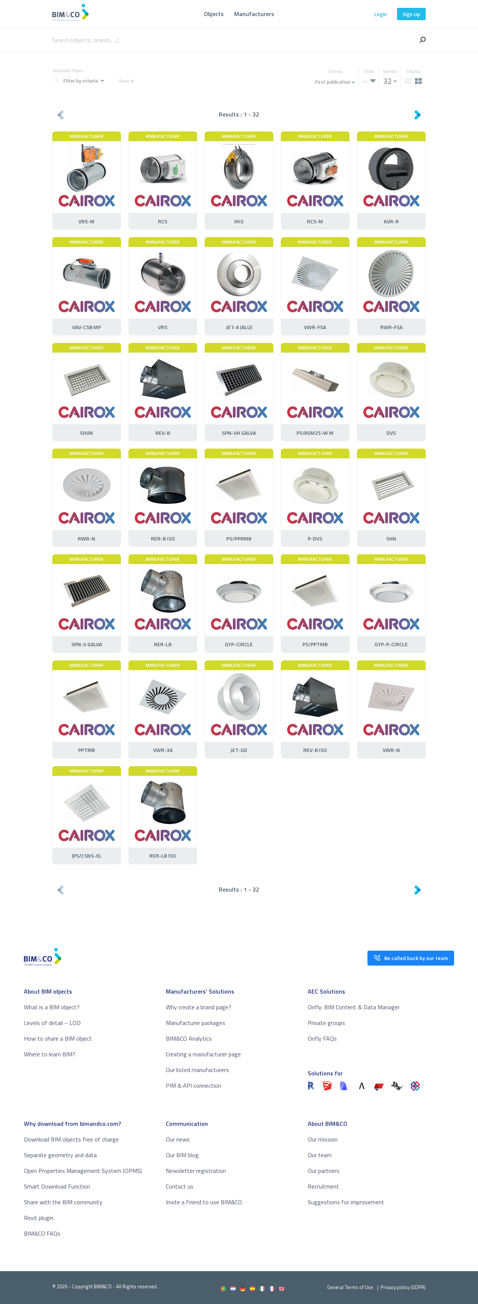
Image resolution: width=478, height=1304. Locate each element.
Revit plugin (38, 1217)
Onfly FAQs (322, 1038)
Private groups (326, 1022)
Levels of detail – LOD (52, 1022)
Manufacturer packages (195, 1022)
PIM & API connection (193, 1085)
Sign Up (411, 14)
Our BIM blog (182, 1154)
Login (380, 14)
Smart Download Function (57, 1186)
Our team (320, 1154)
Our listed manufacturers (197, 1069)
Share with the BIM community (63, 1202)
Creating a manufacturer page (203, 1054)
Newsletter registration (196, 1170)
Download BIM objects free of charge (71, 1139)
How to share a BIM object (58, 1038)
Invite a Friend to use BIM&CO (204, 1202)
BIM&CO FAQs (42, 1233)
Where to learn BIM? (49, 1054)
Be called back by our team (416, 958)
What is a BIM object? (52, 1007)
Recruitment (323, 1186)
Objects (214, 13)
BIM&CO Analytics (189, 1038)
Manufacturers (254, 13)
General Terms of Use (350, 1287)
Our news (178, 1139)
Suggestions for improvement (346, 1202)
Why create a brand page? (198, 1007)
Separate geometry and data (60, 1154)
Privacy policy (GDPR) (403, 1287)
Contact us (179, 1186)
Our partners (323, 1170)
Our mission (323, 1139)
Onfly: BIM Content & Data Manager (354, 1007)
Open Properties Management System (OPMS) (83, 1170)
